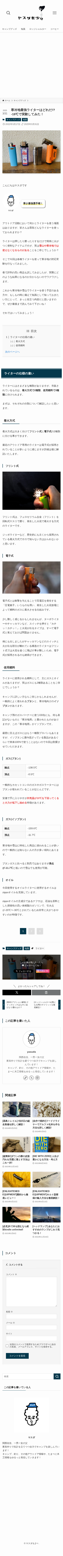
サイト (9, 1333)
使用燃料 (20, 345)
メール (10, 1323)
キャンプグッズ (13, 120)
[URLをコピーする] (46, 992)
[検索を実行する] (57, 1376)
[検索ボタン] (8, 13)
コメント (11, 1274)
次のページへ (12, 351)
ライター (40, 948)
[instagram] (37, 1078)
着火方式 (20, 341)
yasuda (31, 1051)
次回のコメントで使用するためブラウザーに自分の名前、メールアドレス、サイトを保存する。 (33, 1345)
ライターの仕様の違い (22, 337)
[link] (25, 1078)
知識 (25, 120)
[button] (16, 992)
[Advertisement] (31, 65)
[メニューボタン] (54, 13)
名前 (9, 1312)
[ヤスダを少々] (31, 13)
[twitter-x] (31, 1078)
